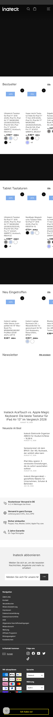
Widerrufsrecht (8, 626)
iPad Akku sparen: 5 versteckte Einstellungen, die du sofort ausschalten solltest (35, 465)
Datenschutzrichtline (10, 617)
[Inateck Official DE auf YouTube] (38, 653)
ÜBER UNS (7, 597)
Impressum (7, 610)
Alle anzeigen (44, 355)
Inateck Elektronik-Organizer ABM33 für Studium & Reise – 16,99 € (37, 436)
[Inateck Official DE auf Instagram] (28, 653)
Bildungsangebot (9, 636)
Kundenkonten (8, 640)
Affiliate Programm (10, 633)
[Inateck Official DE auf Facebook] (33, 653)
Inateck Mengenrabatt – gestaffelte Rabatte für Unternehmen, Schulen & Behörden (35, 480)
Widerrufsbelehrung (10, 607)
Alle (48, 84)
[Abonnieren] (44, 577)
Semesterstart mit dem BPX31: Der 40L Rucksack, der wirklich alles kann (36, 450)
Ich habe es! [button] (26, 712)
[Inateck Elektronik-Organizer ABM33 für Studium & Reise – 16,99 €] (12, 437)
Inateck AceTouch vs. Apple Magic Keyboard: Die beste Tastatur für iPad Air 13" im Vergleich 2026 (26, 416)
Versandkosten (8, 604)
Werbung (6, 630)
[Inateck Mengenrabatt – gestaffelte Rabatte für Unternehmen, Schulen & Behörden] (12, 479)
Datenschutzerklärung (11, 613)
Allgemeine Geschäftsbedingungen (16, 623)
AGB (4, 620)
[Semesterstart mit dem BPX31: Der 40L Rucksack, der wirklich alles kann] (12, 451)
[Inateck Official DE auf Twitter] (43, 653)
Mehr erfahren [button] (38, 704)
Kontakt (5, 600)
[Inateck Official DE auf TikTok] (28, 658)
